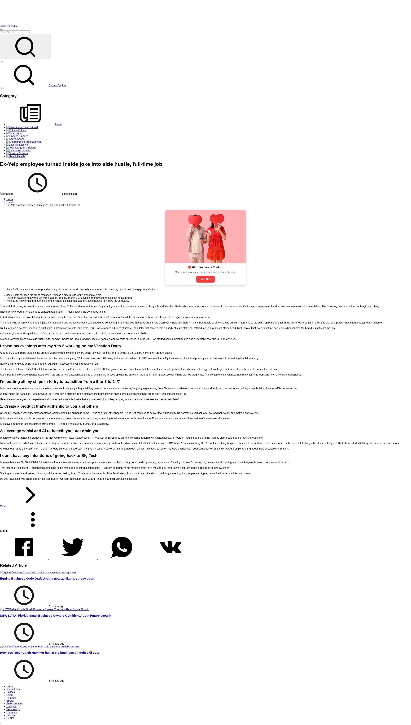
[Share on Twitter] (73, 558)
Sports (10, 700)
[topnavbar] (1, 29)
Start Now (205, 279)
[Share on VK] (170, 558)
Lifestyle (11, 706)
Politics (10, 692)
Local (9, 695)
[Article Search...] (25, 46)
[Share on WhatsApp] (122, 558)
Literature (11, 712)
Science (11, 715)
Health (10, 718)
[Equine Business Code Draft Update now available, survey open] (38, 572)
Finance (11, 697)
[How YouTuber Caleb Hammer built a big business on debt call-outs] (40, 646)
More (3, 506)
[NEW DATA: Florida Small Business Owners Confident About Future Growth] (44, 609)
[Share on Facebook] (24, 558)
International (13, 689)
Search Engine (57, 85)
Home (9, 686)
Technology (13, 709)
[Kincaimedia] (8, 26)
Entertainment (14, 703)
